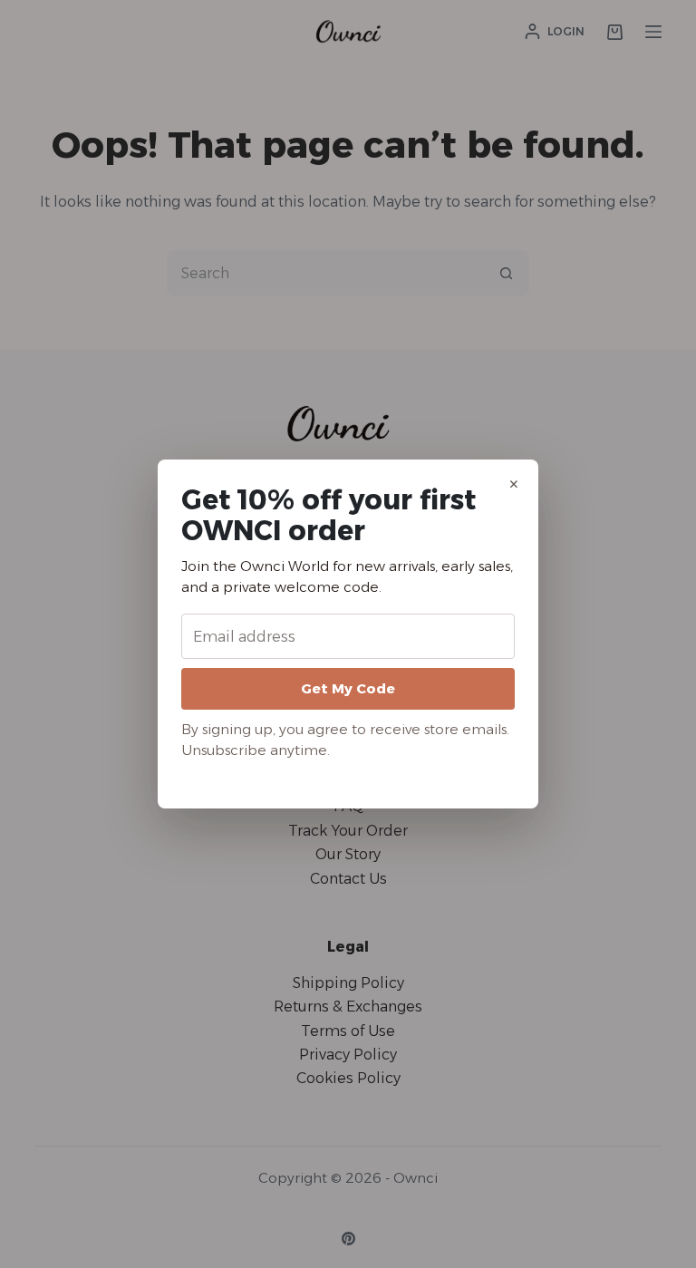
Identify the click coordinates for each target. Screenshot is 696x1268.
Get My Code (348, 688)
